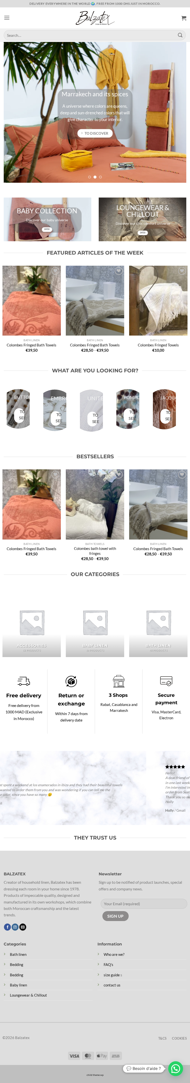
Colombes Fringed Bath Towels (31, 345)
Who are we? (114, 954)
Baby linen (18, 985)
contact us (112, 985)
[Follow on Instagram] (15, 927)
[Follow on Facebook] (7, 927)
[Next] (176, 112)
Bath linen (18, 954)
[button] (7, 18)
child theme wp (95, 1074)
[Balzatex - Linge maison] (95, 18)
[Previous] (13, 112)
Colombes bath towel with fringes (95, 550)
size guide (112, 975)
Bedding (16, 964)
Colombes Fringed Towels (158, 345)
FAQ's (108, 964)
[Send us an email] (22, 927)
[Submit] (180, 35)
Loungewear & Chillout (28, 995)
